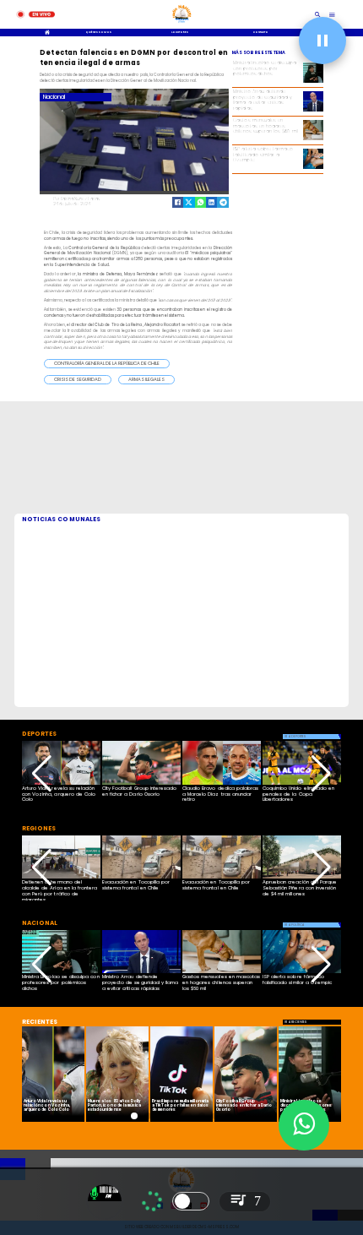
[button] (107, 363)
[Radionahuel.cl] (317, 14)
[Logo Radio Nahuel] (182, 24)
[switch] (190, 1201)
